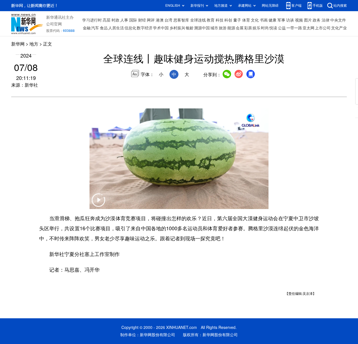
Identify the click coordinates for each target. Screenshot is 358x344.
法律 (325, 20)
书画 (264, 20)
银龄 (190, 28)
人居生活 (116, 28)
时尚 (265, 28)
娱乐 (256, 28)
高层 (106, 20)
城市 (214, 28)
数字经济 (144, 28)
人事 (124, 20)
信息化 (130, 28)
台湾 (168, 20)
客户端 (296, 5)
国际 (133, 20)
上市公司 (323, 28)
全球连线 (198, 20)
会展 (240, 28)
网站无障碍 (270, 5)
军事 (281, 20)
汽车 (95, 28)
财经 (142, 20)
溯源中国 (202, 28)
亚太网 (308, 28)
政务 (317, 20)
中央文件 (338, 20)
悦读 (273, 28)
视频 (299, 20)
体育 (246, 20)
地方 (33, 44)
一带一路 (294, 28)
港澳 (160, 20)
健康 (272, 20)
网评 (151, 20)
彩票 (248, 28)
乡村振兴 (177, 28)
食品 (104, 28)
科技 (219, 20)
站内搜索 (340, 5)
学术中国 (161, 28)
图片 (308, 20)
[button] (98, 203)
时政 (115, 20)
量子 (237, 20)
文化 (255, 20)
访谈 (290, 20)
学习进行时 (92, 20)
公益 (282, 28)
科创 (228, 20)
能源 (231, 28)
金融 (87, 28)
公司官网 (54, 24)
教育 (211, 20)
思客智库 (181, 20)
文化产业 (339, 28)
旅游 (223, 28)
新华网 (18, 44)
